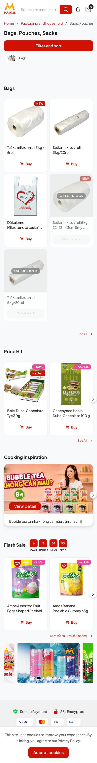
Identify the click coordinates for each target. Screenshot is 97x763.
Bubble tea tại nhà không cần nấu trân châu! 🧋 (46, 521)
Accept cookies (48, 752)
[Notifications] (78, 9)
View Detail (25, 506)
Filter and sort (48, 45)
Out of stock (71, 239)
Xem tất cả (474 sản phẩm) (68, 636)
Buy (28, 164)
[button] (26, 135)
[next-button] (93, 399)
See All (82, 334)
